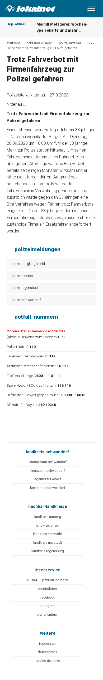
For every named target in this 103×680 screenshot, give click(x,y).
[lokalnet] (27, 7)
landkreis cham (47, 525)
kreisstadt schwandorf (47, 488)
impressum (47, 643)
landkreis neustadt (47, 543)
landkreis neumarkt (47, 534)
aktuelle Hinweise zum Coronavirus (35, 337)
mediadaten (47, 589)
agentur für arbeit (47, 479)
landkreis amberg (47, 517)
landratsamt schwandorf (48, 462)
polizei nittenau (22, 276)
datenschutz (47, 652)
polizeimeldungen (39, 43)
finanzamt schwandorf (47, 471)
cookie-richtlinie (47, 661)
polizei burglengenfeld (28, 263)
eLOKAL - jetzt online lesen (47, 580)
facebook (47, 597)
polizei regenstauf (24, 287)
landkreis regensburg (47, 551)
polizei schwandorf (26, 300)
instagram (47, 606)
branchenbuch (48, 614)
